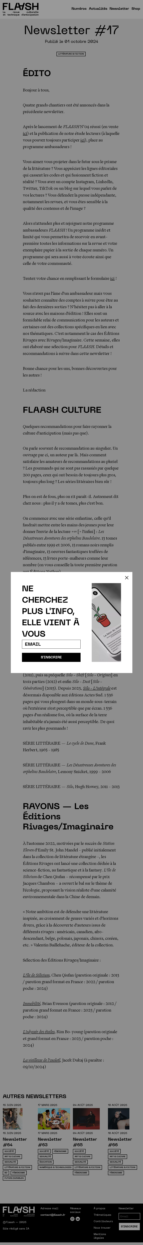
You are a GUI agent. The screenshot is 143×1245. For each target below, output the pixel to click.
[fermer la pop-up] (127, 577)
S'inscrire (51, 657)
